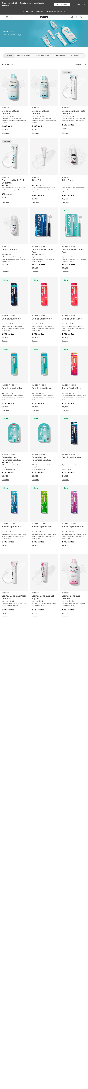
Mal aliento (75, 56)
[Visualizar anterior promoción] (24, 11)
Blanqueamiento (60, 56)
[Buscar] (11, 17)
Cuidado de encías (23, 56)
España (77, 4)
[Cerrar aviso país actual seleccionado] (84, 4)
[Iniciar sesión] (72, 17)
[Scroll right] (84, 55)
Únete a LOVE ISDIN (36, 12)
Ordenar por (80, 64)
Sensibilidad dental (42, 56)
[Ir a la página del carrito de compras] (81, 17)
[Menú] (7, 17)
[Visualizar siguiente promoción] (64, 11)
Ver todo (9, 56)
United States (61, 4)
